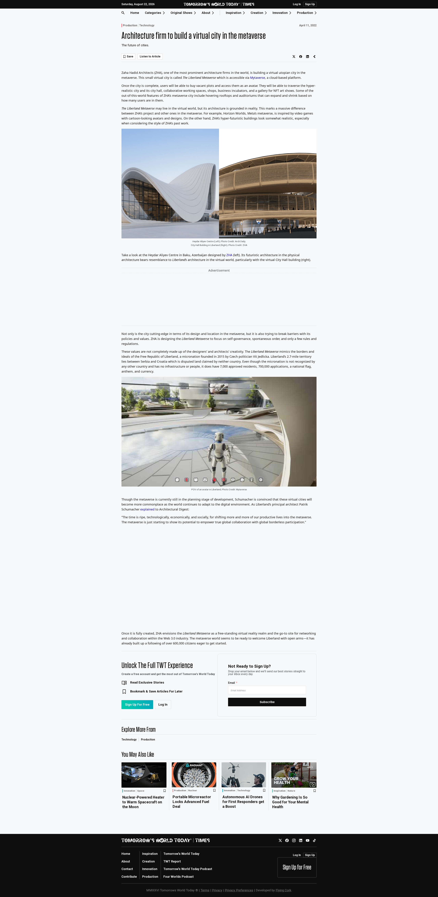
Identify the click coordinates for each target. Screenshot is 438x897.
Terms (205, 890)
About (125, 861)
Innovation (129, 790)
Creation (148, 861)
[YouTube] (307, 840)
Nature (291, 791)
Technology (146, 25)
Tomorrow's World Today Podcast (187, 869)
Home (134, 13)
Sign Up (310, 4)
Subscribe (267, 702)
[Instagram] (294, 840)
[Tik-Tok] (314, 840)
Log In (297, 4)
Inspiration (280, 790)
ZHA (229, 255)
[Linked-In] (301, 840)
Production (130, 25)
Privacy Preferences (239, 890)
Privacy (217, 890)
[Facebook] (287, 840)
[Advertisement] (219, 300)
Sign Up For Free (137, 704)
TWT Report (172, 861)
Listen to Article (150, 56)
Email (231, 682)
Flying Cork (283, 890)
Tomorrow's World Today (181, 853)
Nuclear (192, 790)
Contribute (129, 876)
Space (140, 791)
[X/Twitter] (280, 840)
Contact (127, 869)
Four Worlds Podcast (178, 876)
